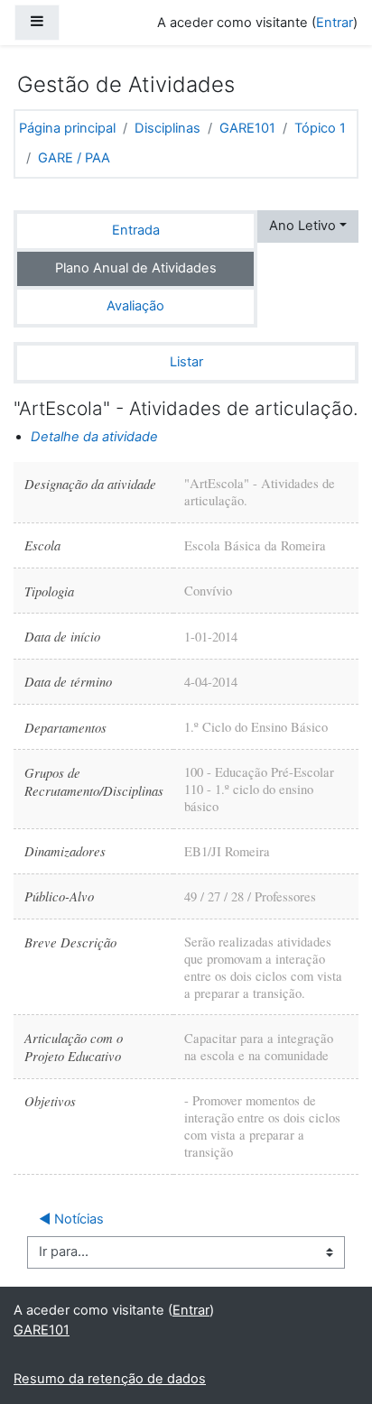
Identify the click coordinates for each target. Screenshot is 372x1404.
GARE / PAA (74, 158)
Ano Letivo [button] (302, 225)
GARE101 (247, 128)
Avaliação (135, 306)
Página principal (67, 128)
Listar (186, 362)
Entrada (136, 230)
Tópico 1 (320, 128)
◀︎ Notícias (71, 1219)
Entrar (334, 22)
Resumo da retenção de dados (110, 1379)
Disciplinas (167, 128)
